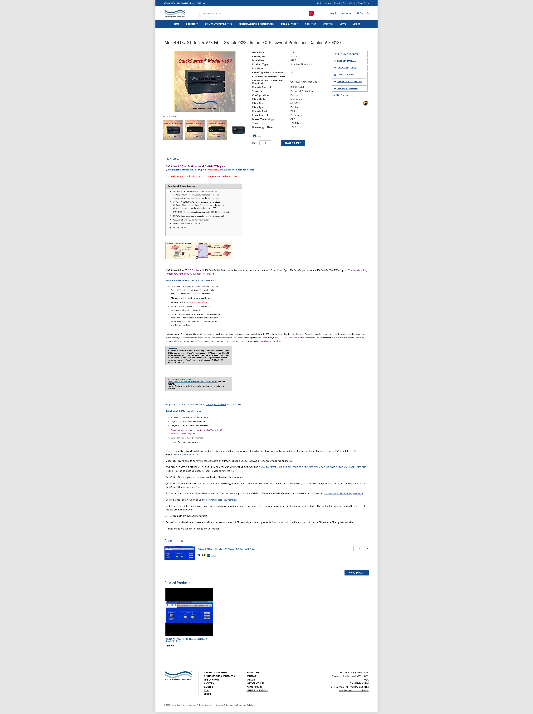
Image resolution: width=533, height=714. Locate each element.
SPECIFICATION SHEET (347, 54)
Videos (356, 24)
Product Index (254, 672)
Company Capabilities (218, 24)
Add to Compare (341, 95)
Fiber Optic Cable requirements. (220, 499)
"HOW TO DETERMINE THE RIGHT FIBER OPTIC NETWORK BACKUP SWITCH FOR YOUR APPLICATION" (312, 467)
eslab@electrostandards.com (354, 690)
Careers (328, 24)
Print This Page (346, 74)
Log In (333, 13)
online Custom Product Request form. (343, 493)
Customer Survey (324, 3)
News (343, 24)
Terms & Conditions (257, 690)
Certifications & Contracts (256, 24)
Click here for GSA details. (186, 454)
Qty (254, 143)
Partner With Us (349, 3)
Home (176, 24)
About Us (310, 24)
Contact (337, 3)
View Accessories (346, 67)
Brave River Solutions (246, 705)
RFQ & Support (289, 24)
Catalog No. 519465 (216, 404)
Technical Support (347, 88)
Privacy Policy (363, 3)
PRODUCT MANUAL (346, 61)
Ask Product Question (349, 81)
